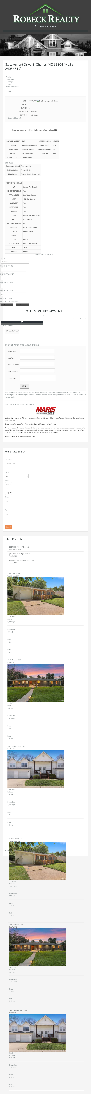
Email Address (13, 371)
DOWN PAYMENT (7, 274)
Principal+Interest (79, 319)
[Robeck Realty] (45, 13)
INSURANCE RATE (7, 290)
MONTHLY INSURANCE (9, 301)
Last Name (11, 358)
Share (9, 91)
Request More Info (15, 118)
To (6, 510)
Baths (7, 489)
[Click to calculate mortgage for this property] (47, 101)
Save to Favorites (12, 86)
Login (9, 84)
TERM (2, 258)
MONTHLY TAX (6, 299)
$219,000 (12, 547)
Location (8, 459)
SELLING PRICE (6, 266)
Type (7, 472)
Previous (8, 850)
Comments (12, 379)
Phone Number (13, 365)
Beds (7, 480)
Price (7, 497)
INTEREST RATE (6, 282)
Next (13, 850)
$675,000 (12, 554)
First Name (12, 351)
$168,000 (12, 560)
